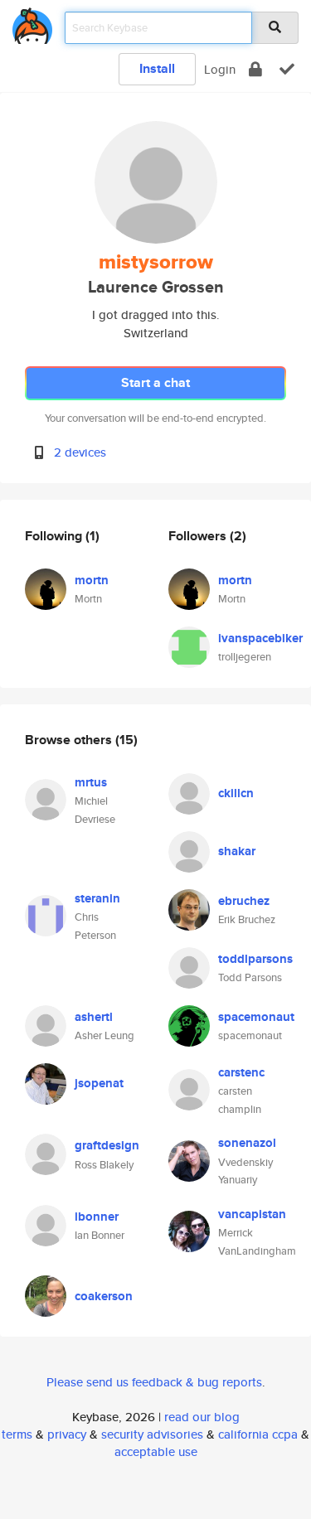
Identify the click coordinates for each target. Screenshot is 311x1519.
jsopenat (99, 1083)
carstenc (241, 1072)
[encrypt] (255, 69)
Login (220, 69)
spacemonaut (256, 1017)
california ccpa (258, 1434)
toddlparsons (255, 959)
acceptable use (155, 1451)
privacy (66, 1434)
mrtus (91, 782)
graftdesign (107, 1145)
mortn (92, 580)
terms (17, 1434)
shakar (236, 851)
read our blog (202, 1416)
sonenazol (247, 1143)
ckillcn (236, 793)
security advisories (152, 1434)
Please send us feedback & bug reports (154, 1382)
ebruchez (244, 901)
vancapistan (252, 1214)
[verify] (286, 69)
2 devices (80, 452)
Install (157, 68)
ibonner (97, 1216)
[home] (32, 22)
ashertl (94, 1017)
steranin (97, 898)
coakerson (104, 1296)
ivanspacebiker (260, 638)
